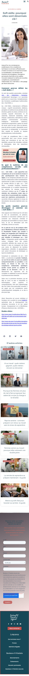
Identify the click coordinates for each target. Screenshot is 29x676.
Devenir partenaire (14, 665)
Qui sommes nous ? (14, 639)
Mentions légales (14, 647)
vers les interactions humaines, (14, 95)
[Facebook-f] (8, 624)
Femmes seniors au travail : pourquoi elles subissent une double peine (14, 450)
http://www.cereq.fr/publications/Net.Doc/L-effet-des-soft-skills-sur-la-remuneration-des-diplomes (14, 316)
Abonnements (14, 658)
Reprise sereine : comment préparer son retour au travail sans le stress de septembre (14, 423)
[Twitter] (11, 624)
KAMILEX (24, 300)
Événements (14, 661)
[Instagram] (14, 624)
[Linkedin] (17, 624)
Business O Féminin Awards (14, 669)
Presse (14, 643)
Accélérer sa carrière (14, 9)
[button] (24, 1)
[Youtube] (20, 624)
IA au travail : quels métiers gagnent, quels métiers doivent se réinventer (14, 366)
